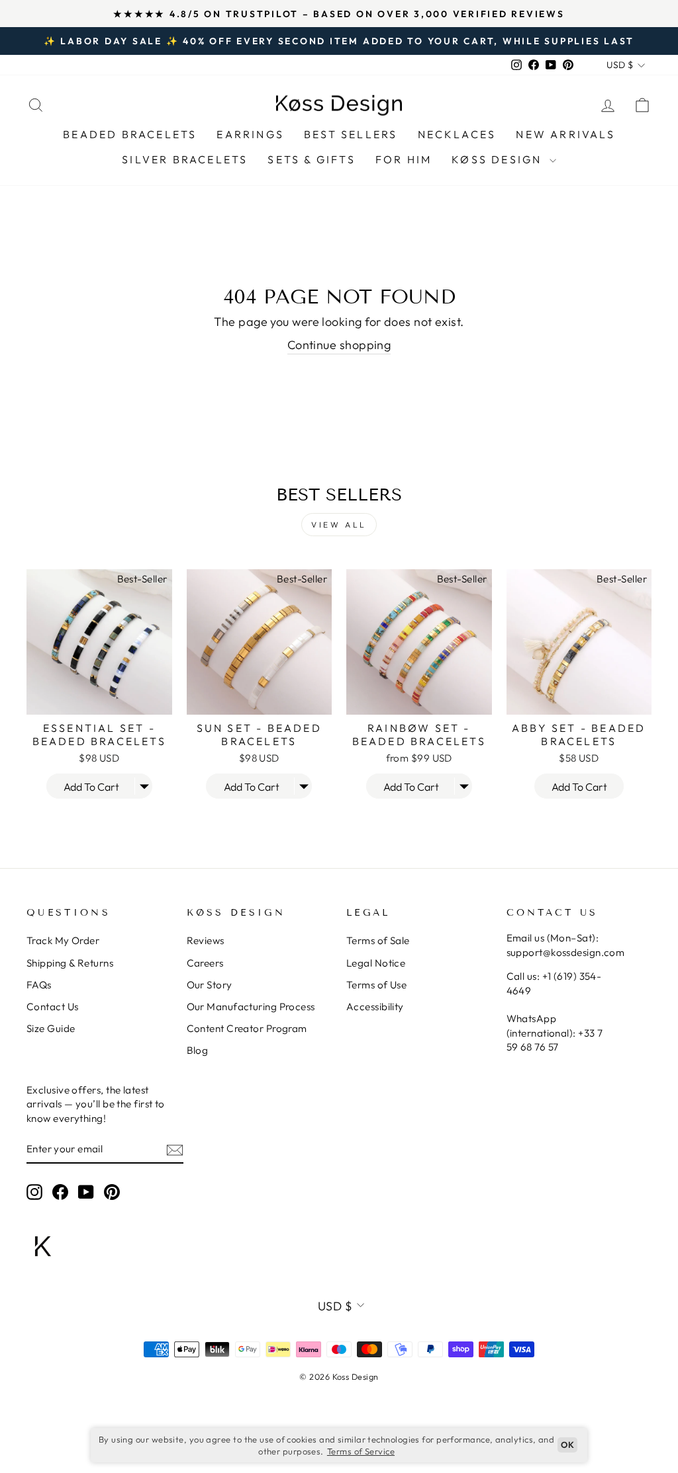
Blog (198, 1050)
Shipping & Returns (69, 963)
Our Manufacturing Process (251, 1006)
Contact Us (52, 1006)
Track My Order (62, 940)
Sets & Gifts (311, 159)
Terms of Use (376, 984)
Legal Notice (375, 963)
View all (339, 525)
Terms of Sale (378, 940)
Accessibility (375, 1006)
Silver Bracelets (185, 159)
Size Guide (50, 1028)
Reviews (205, 940)
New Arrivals (565, 134)
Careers (205, 963)
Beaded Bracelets (130, 134)
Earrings (250, 134)
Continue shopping (339, 344)
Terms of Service (361, 1451)
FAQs (39, 984)
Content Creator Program (247, 1028)
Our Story (209, 984)
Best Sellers (350, 134)
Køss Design (499, 159)
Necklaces (457, 134)
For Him (403, 159)
